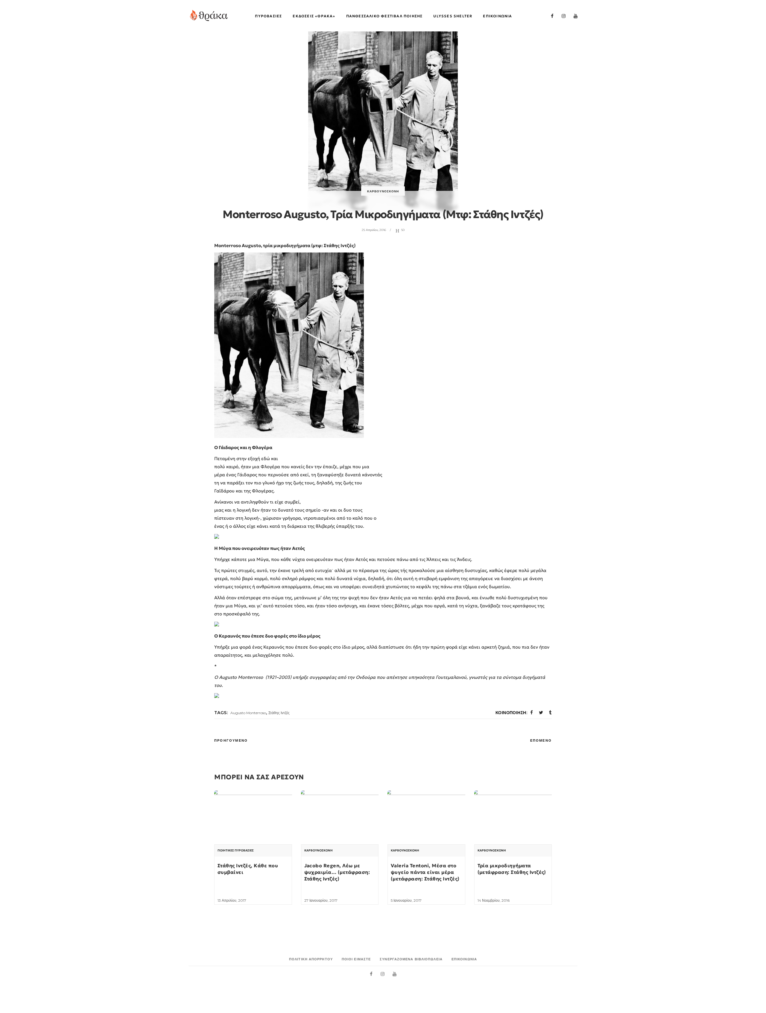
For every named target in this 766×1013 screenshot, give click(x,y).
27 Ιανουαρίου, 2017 (321, 900)
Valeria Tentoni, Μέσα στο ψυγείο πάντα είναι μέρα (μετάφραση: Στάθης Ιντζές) (425, 872)
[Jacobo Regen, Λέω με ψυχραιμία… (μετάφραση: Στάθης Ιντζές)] (340, 819)
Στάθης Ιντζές (279, 713)
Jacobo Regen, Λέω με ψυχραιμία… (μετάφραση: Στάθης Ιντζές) (337, 872)
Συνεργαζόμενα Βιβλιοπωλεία (411, 959)
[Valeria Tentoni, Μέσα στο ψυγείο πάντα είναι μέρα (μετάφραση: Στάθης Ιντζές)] (426, 819)
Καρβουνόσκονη (383, 191)
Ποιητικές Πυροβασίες (236, 850)
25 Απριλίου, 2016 (374, 230)
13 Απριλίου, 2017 (232, 900)
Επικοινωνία (464, 959)
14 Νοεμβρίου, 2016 (494, 900)
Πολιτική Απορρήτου (311, 959)
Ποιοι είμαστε (356, 959)
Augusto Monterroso (248, 713)
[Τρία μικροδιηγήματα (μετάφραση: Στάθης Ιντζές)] (513, 819)
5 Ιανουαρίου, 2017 (406, 900)
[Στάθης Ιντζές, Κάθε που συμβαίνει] (253, 819)
